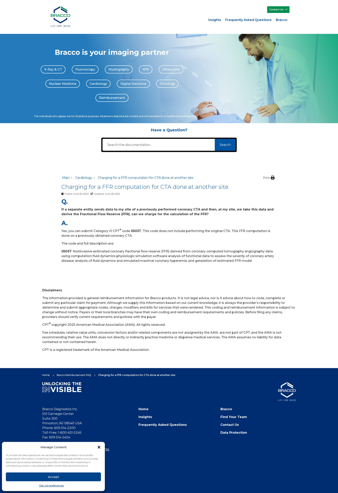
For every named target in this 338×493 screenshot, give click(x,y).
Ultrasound (171, 69)
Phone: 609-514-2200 (59, 428)
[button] (99, 447)
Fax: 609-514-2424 (56, 437)
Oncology (167, 84)
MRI (145, 69)
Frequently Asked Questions (248, 20)
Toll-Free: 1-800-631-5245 (61, 432)
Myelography (118, 69)
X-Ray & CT (53, 69)
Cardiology (98, 84)
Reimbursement (112, 98)
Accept (53, 477)
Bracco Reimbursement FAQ (74, 375)
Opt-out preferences (51, 485)
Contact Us (276, 9)
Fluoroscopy (85, 69)
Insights (214, 20)
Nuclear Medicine (62, 84)
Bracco (281, 20)
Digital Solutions (133, 84)
